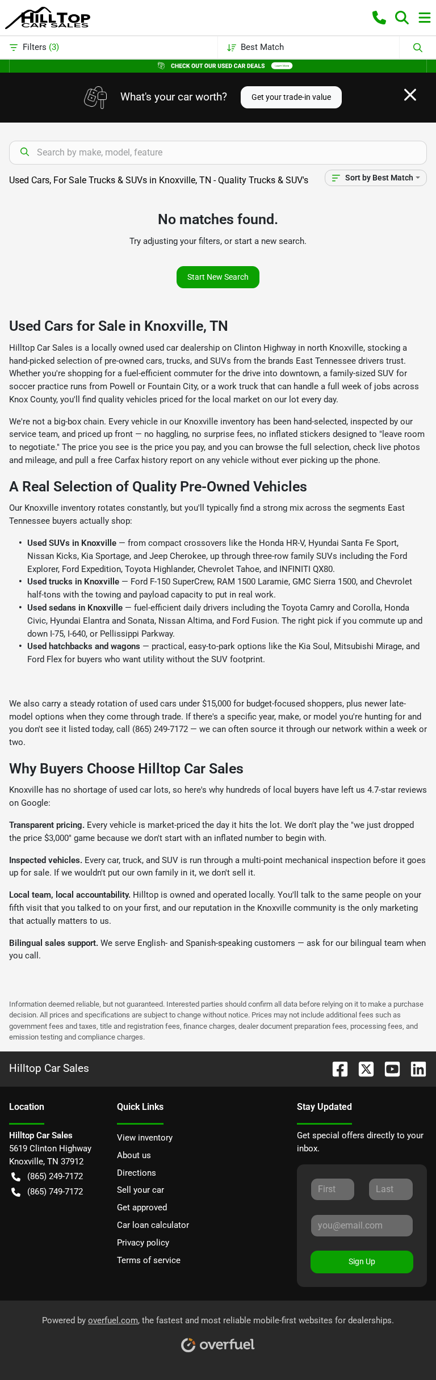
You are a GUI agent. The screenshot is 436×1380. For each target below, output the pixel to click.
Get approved (142, 1207)
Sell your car (140, 1190)
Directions (136, 1173)
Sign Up (362, 1261)
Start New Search (218, 276)
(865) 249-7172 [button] (55, 1176)
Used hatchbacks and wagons (83, 646)
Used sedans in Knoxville (75, 608)
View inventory (145, 1138)
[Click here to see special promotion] (218, 65)
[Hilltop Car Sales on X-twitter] (362, 1068)
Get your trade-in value (291, 97)
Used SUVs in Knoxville (71, 543)
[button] (379, 17)
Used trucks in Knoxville (73, 582)
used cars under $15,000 (185, 704)
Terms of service (149, 1260)
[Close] (410, 95)
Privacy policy (143, 1243)
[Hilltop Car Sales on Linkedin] (414, 1068)
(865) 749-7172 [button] (55, 1192)
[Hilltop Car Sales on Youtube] (388, 1068)
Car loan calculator (153, 1225)
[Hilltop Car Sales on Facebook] (335, 1068)
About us (134, 1155)
